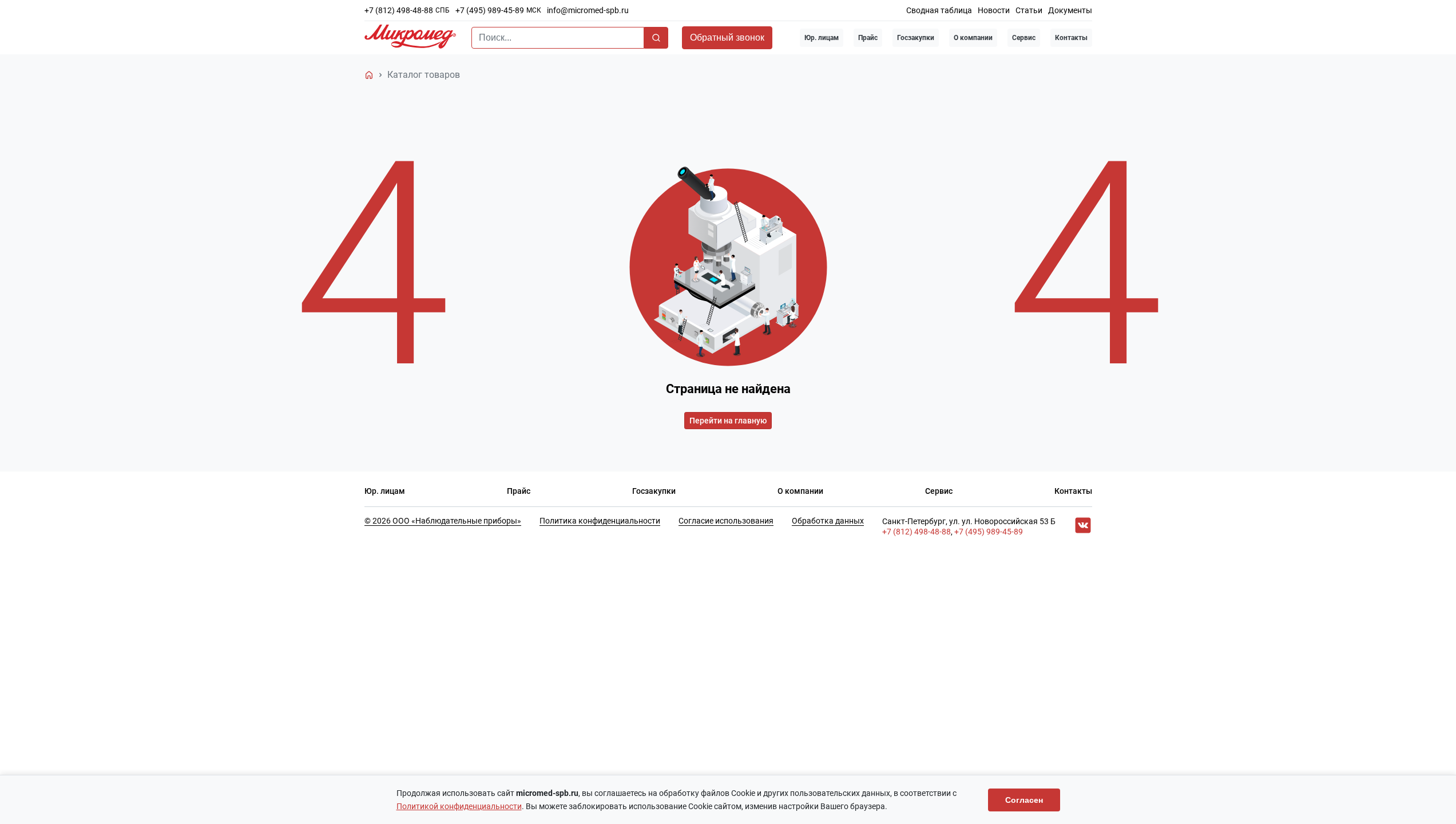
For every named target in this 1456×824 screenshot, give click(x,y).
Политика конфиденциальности (599, 520)
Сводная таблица (939, 10)
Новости (994, 10)
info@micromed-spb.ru (588, 10)
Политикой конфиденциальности (459, 806)
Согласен (1024, 800)
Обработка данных (828, 520)
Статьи (1028, 10)
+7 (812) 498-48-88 (398, 10)
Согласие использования (726, 520)
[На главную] (369, 75)
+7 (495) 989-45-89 (489, 10)
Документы (1070, 10)
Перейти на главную (728, 420)
